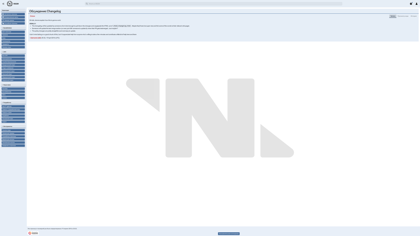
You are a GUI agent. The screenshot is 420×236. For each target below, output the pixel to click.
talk (39, 38)
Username (34, 38)
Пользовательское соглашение (229, 233)
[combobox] (213, 3)
